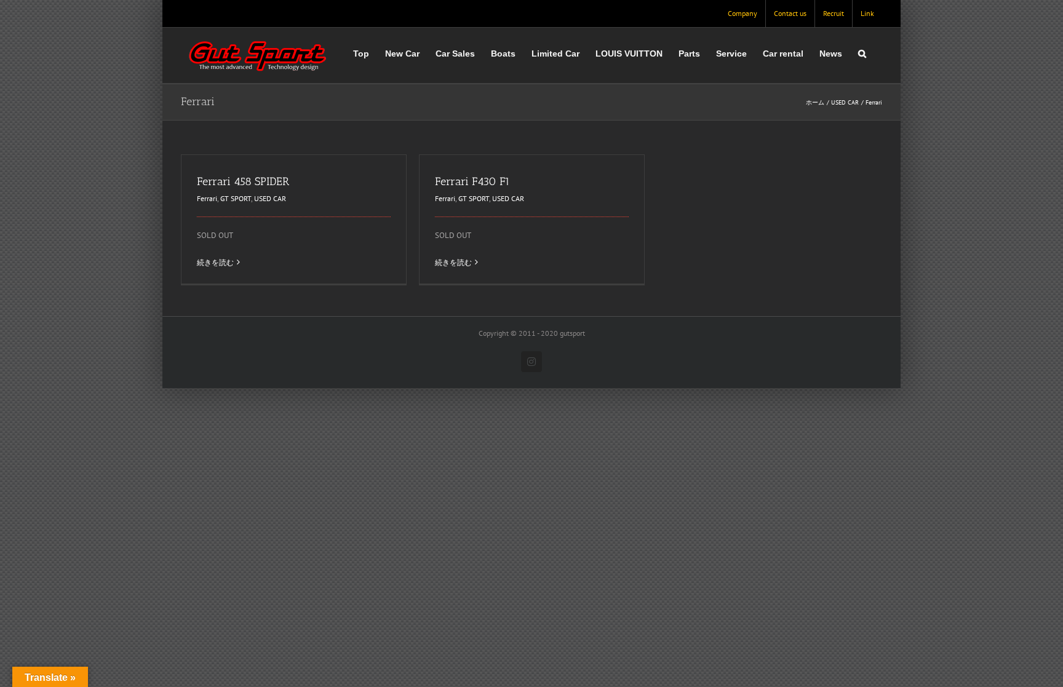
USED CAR (270, 198)
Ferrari (207, 198)
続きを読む (215, 262)
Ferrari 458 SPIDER (243, 181)
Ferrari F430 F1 (472, 181)
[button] (862, 53)
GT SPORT (235, 198)
